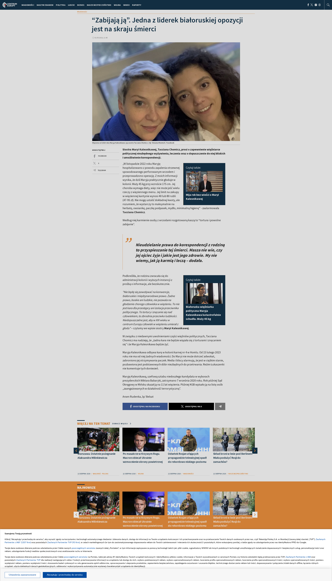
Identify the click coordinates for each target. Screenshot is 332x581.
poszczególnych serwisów (83, 548)
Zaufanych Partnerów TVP (28, 560)
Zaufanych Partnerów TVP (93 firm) (63, 542)
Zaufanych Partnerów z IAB (298, 557)
